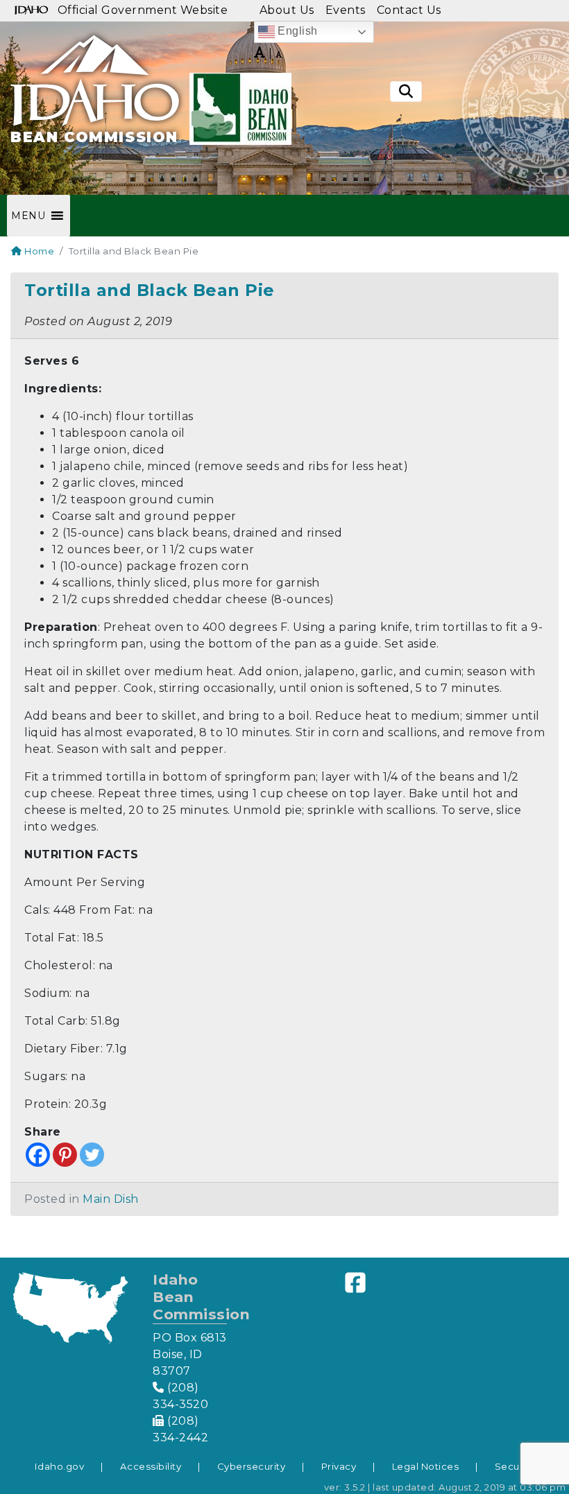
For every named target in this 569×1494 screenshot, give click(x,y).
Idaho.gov (60, 1466)
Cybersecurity (251, 1466)
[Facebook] (38, 1155)
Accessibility (151, 1466)
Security (515, 1466)
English (296, 31)
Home (38, 251)
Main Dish (111, 1199)
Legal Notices (425, 1466)
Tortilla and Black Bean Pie (149, 290)
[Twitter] (92, 1155)
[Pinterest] (65, 1155)
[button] (28, 215)
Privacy (339, 1466)
